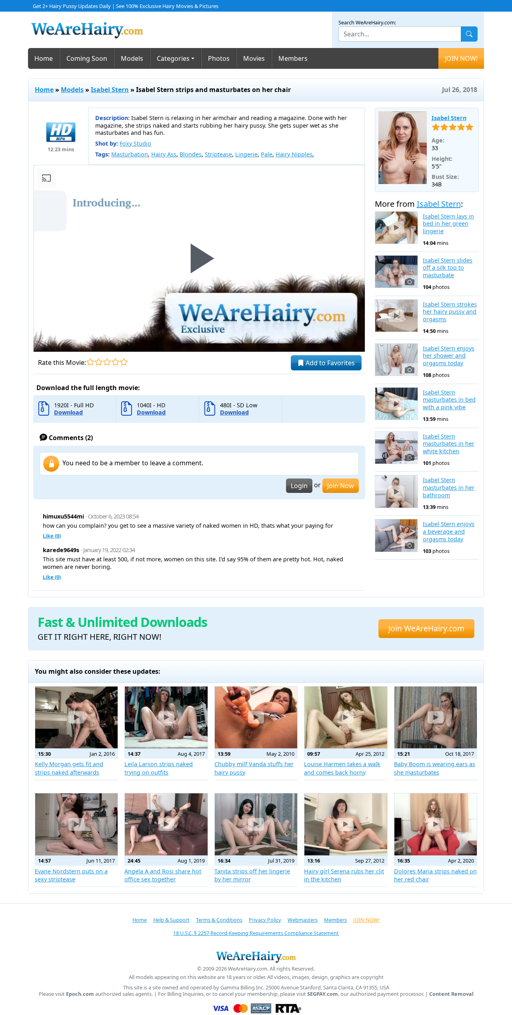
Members (293, 58)
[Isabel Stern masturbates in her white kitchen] (396, 447)
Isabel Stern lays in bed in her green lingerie (448, 224)
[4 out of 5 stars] (115, 362)
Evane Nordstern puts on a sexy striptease (71, 875)
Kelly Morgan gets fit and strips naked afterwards (69, 768)
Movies (254, 58)
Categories (173, 58)
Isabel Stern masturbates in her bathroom (448, 487)
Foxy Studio (135, 143)
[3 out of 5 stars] (107, 362)
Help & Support (171, 919)
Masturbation (129, 154)
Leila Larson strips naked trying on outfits (158, 768)
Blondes (191, 154)
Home (43, 58)
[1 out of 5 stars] (90, 362)
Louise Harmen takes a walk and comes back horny (342, 768)
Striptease (218, 154)
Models (132, 58)
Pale (266, 154)
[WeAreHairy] (256, 956)
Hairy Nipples (294, 154)
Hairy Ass (163, 154)
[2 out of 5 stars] (98, 362)
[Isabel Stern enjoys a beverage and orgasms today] (396, 535)
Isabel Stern (110, 89)
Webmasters (303, 919)
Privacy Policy (265, 919)
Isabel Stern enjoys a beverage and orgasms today (448, 532)
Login (299, 485)
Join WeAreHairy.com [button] (426, 628)
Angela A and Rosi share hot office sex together (162, 875)
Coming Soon (86, 58)
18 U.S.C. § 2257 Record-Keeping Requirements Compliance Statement (256, 933)
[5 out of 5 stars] (124, 362)
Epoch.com (80, 994)
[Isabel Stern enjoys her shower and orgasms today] (396, 359)
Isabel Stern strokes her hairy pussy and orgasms (450, 312)
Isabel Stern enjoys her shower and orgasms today (448, 356)
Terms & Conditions (219, 919)
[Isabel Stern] (402, 147)
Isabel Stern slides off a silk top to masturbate (447, 268)
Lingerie (246, 154)
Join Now (340, 485)
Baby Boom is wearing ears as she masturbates (434, 768)
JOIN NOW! (461, 58)
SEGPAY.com (322, 994)
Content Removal (451, 994)
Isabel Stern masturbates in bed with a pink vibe (449, 400)
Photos (219, 58)
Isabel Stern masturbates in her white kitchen (448, 444)
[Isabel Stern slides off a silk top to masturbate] (396, 271)
